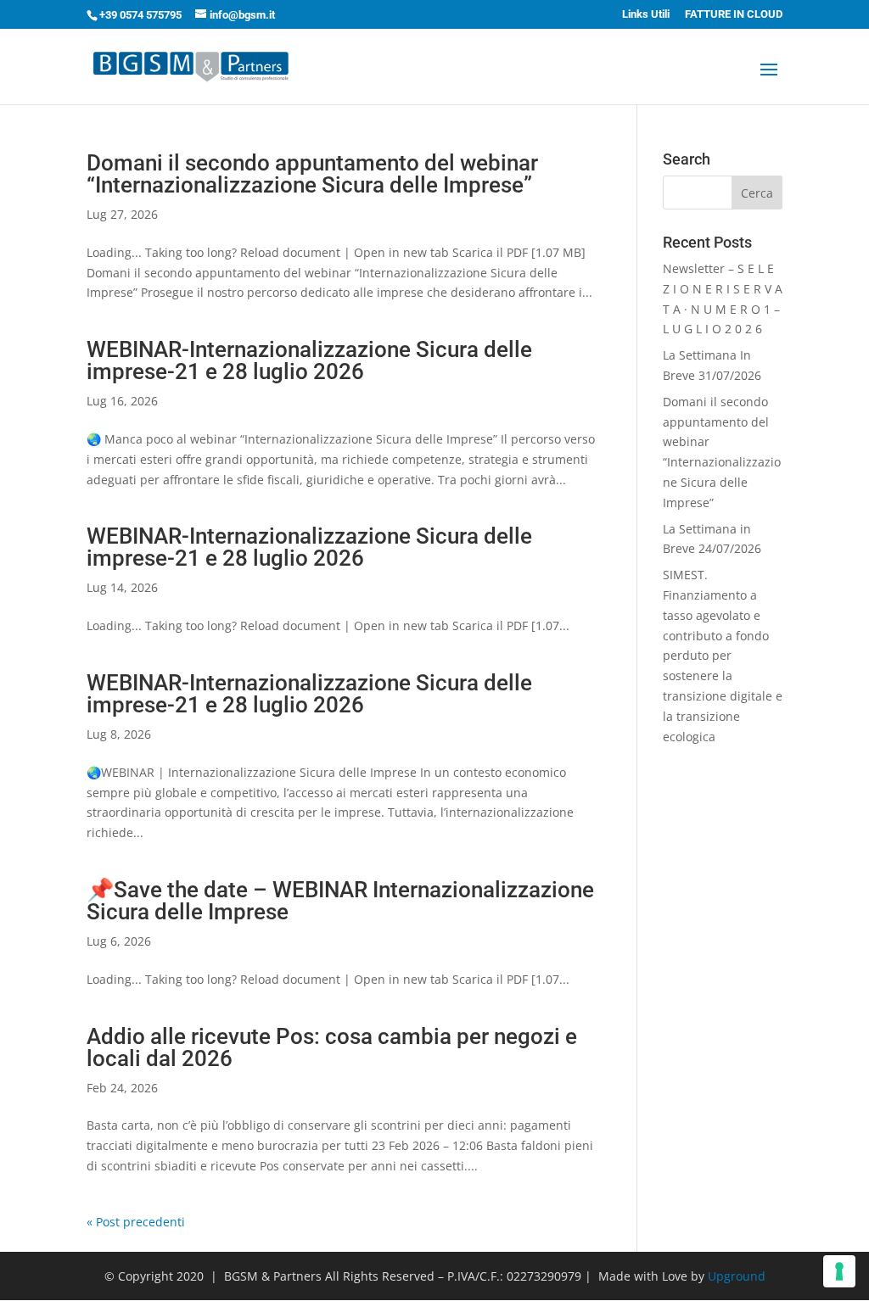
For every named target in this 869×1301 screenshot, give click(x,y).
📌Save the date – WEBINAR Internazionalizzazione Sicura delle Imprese (340, 900)
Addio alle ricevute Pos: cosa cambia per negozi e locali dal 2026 (332, 1047)
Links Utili (646, 14)
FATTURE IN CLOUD (733, 14)
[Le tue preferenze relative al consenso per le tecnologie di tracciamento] (839, 1271)
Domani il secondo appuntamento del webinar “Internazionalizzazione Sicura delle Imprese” (312, 174)
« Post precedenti (136, 1222)
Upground (736, 1276)
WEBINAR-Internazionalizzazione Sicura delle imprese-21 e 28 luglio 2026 (309, 360)
